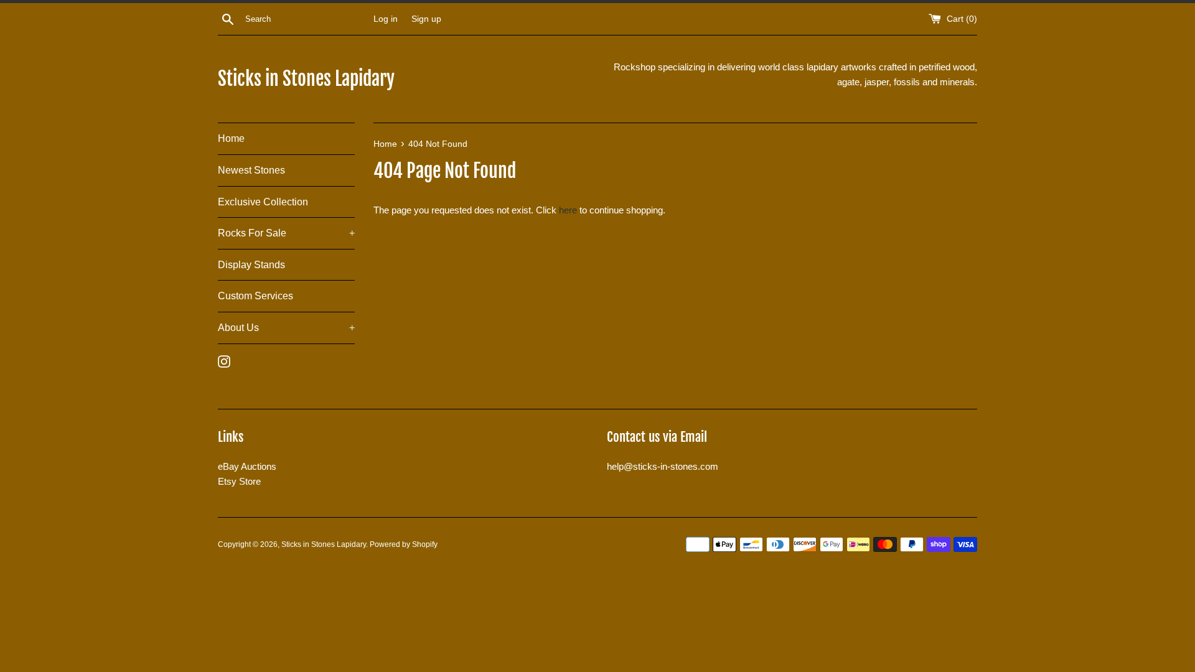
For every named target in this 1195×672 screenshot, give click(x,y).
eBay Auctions (247, 466)
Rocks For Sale (286, 233)
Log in (385, 19)
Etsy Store (239, 481)
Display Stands (251, 264)
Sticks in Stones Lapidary (306, 78)
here (568, 210)
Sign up (426, 19)
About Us (286, 327)
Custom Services (255, 296)
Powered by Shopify (404, 544)
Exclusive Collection (263, 202)
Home (231, 138)
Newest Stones (251, 170)
